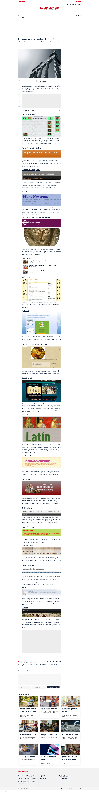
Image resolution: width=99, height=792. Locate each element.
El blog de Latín (27, 508)
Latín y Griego (57, 86)
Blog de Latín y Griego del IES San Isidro (34, 344)
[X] (66, 4)
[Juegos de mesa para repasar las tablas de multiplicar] (28, 751)
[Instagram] (71, 4)
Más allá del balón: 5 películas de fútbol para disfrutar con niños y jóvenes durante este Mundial (69, 760)
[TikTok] (73, 4)
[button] (80, 16)
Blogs (30, 657)
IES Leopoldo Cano (44, 446)
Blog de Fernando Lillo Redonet (32, 148)
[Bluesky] (79, 4)
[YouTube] (67, 4)
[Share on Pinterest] (19, 89)
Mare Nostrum (26, 192)
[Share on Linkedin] (19, 94)
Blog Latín (25, 608)
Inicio (19, 36)
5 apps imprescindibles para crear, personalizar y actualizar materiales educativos (70, 711)
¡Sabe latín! (25, 311)
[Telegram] (76, 4)
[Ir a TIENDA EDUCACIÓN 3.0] (78, 15)
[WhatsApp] (78, 4)
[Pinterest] (72, 4)
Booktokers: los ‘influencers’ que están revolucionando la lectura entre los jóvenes (49, 760)
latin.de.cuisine (26, 455)
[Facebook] (64, 4)
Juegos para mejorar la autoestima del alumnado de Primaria (41, 270)
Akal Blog (25, 415)
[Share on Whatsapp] (19, 91)
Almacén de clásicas (28, 565)
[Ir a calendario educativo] (76, 15)
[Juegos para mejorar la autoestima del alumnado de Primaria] (25, 272)
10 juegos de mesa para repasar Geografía (37, 261)
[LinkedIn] (75, 4)
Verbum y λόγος (27, 546)
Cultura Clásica (26, 479)
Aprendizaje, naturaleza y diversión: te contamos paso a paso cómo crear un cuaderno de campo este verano (28, 711)
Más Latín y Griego (28, 527)
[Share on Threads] (19, 99)
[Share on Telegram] (19, 96)
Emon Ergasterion (27, 378)
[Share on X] (19, 87)
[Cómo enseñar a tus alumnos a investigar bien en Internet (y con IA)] (28, 728)
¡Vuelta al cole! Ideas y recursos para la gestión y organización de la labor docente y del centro (43, 266)
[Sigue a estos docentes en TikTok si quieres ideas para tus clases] (49, 703)
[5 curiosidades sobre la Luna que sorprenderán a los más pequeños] (70, 728)
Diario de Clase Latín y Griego (31, 170)
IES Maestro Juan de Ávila (34, 619)
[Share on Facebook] (19, 84)
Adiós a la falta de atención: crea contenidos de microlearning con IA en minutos (49, 736)
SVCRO (24, 587)
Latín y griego (26, 277)
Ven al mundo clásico (28, 114)
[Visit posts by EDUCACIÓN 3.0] (19, 663)
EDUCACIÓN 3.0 (22, 47)
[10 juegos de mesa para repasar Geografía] (25, 262)
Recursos (22, 36)
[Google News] (69, 4)
